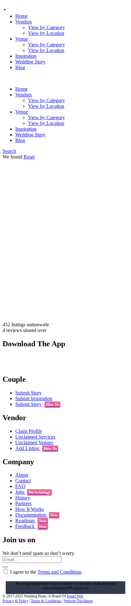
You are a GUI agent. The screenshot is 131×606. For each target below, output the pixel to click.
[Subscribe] (5, 567)
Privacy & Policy (15, 601)
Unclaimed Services (35, 437)
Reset (29, 157)
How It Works (29, 509)
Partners (23, 503)
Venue (21, 39)
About (21, 475)
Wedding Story (30, 61)
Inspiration (26, 56)
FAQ (20, 486)
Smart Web (75, 596)
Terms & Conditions (46, 601)
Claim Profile (28, 431)
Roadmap (30, 520)
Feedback (30, 526)
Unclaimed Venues (34, 442)
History (22, 497)
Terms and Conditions (60, 572)
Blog (20, 67)
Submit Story (28, 392)
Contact (23, 480)
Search (9, 151)
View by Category (46, 27)
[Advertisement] (65, 253)
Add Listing (36, 448)
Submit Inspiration (33, 398)
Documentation (36, 515)
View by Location (46, 33)
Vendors (23, 21)
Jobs (32, 492)
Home (21, 16)
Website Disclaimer (78, 601)
